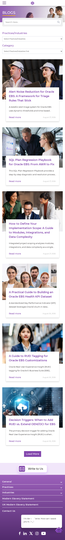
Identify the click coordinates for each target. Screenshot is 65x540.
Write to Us (35, 468)
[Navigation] (4, 3)
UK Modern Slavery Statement (20, 504)
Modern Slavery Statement (18, 498)
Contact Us (8, 511)
